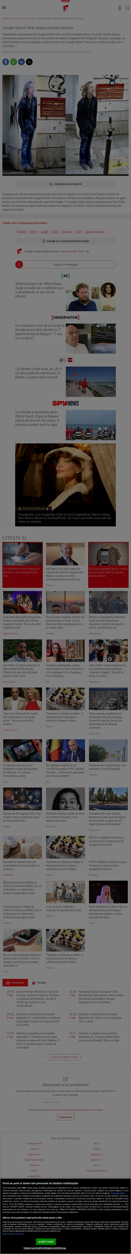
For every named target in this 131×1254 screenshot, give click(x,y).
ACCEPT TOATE (46, 1241)
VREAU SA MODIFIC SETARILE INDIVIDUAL (44, 1248)
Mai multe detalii (118, 1193)
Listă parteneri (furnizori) (13, 1234)
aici (122, 1204)
